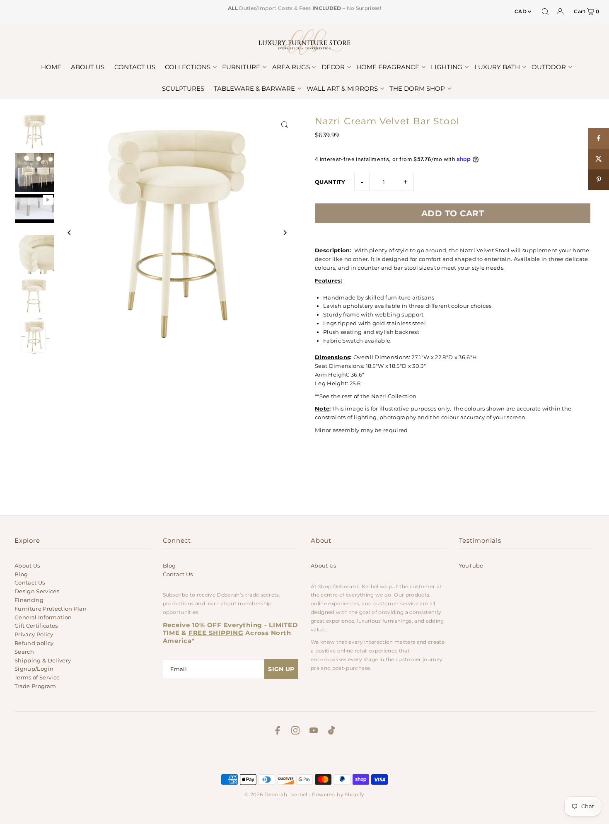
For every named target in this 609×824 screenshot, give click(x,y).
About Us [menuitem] (87, 67)
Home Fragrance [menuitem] (387, 67)
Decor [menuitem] (333, 67)
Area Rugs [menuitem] (291, 67)
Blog (21, 574)
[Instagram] (295, 731)
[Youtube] (313, 731)
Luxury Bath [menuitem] (497, 67)
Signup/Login (34, 668)
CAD (521, 11)
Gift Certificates (36, 625)
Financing (29, 600)
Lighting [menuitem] (446, 67)
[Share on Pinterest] (598, 179)
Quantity (330, 182)
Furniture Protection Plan (51, 608)
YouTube (471, 565)
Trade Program (35, 686)
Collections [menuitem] (187, 67)
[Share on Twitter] (598, 159)
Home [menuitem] (51, 67)
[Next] (285, 232)
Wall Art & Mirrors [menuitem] (342, 88)
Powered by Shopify (338, 794)
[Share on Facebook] (598, 138)
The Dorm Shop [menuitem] (417, 88)
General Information (43, 617)
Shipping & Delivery (43, 660)
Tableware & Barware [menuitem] (254, 88)
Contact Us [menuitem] (134, 67)
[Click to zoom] (285, 125)
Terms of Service (37, 677)
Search (24, 651)
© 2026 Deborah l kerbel (275, 794)
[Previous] (69, 232)
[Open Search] (545, 11)
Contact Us (30, 582)
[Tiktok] (331, 731)
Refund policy (34, 643)
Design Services (37, 591)
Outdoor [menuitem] (549, 67)
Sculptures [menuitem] (183, 88)
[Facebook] (277, 731)
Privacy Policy (34, 634)
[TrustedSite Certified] (304, 757)
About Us (27, 565)
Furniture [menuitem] (241, 67)
